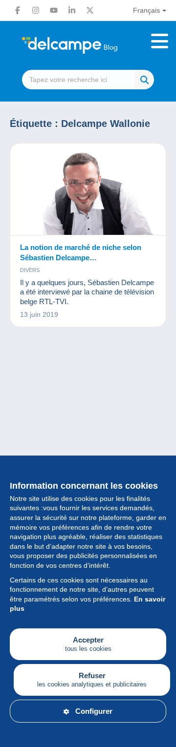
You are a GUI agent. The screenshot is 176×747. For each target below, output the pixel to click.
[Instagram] (36, 10)
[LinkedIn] (72, 10)
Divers (30, 270)
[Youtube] (54, 10)
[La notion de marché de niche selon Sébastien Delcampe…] (88, 189)
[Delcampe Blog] (88, 45)
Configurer (93, 711)
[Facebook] (17, 10)
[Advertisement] (88, 444)
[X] (90, 10)
